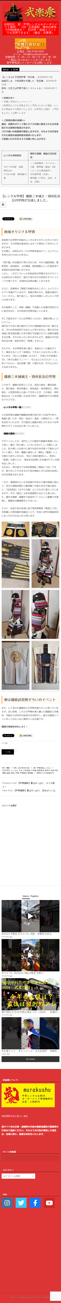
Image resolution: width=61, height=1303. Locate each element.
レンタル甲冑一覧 (12, 407)
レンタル (14, 770)
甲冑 (17, 773)
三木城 (33, 770)
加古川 (47, 770)
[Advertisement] (30, 1255)
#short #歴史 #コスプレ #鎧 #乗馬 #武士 (27, 933)
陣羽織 (30, 773)
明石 (13, 773)
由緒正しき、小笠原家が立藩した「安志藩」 (23, 80)
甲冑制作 (23, 773)
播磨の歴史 (9, 434)
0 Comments (48, 773)
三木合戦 (26, 770)
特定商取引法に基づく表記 (15, 1116)
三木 (20, 770)
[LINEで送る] (26, 218)
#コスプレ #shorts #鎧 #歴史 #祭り (23, 973)
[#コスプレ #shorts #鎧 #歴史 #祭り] (30, 955)
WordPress (46, 1297)
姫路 (8, 773)
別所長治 (40, 770)
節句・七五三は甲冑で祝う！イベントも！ (22, 88)
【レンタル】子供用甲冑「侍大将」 (19, 77)
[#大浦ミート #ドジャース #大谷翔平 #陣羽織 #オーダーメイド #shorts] (30, 1033)
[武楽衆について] (28, 1085)
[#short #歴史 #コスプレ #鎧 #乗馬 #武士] (30, 916)
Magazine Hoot (27, 1297)
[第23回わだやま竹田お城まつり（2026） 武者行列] (30, 994)
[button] (15, 529)
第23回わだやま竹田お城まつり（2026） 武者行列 (31, 1012)
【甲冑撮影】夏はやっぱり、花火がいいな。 (35, 790)
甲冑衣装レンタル (44, 768)
